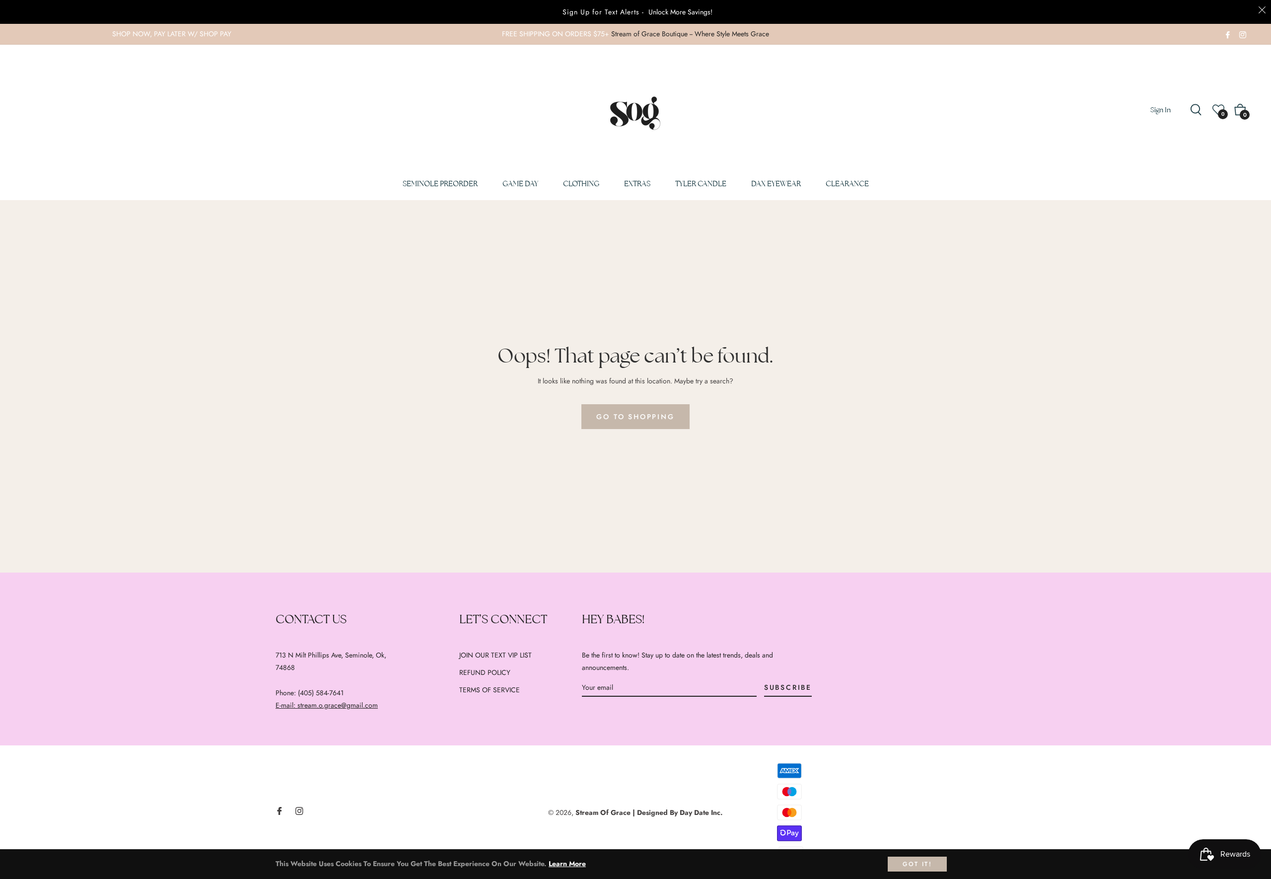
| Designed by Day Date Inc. (678, 812)
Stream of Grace (603, 812)
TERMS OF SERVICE (489, 690)
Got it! (917, 864)
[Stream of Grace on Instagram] (1242, 34)
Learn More (567, 864)
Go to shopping (635, 417)
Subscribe (788, 687)
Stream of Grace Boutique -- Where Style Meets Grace (690, 34)
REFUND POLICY (484, 672)
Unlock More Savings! (680, 12)
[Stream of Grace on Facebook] (1227, 34)
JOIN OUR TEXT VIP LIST (495, 655)
